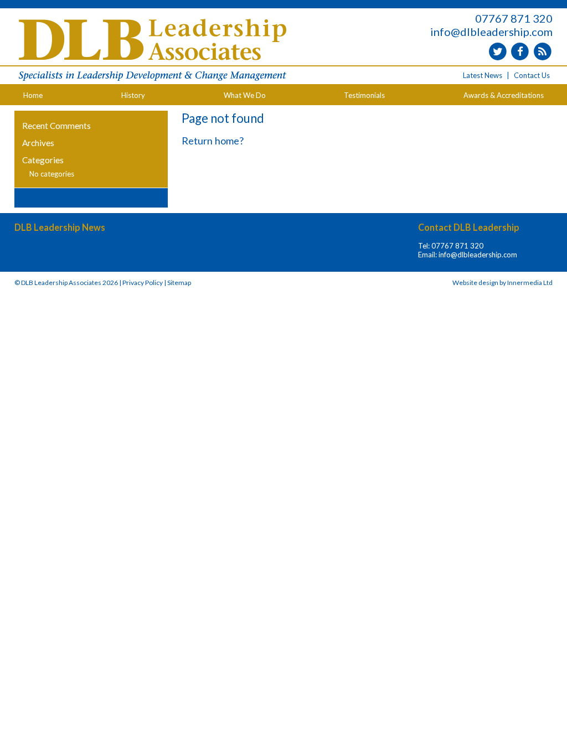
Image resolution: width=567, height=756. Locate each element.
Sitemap (179, 282)
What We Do (245, 95)
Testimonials (364, 95)
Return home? (213, 140)
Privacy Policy (142, 282)
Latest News (482, 75)
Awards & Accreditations (503, 95)
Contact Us (532, 75)
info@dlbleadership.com (491, 31)
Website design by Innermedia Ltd (502, 282)
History (133, 95)
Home (33, 95)
